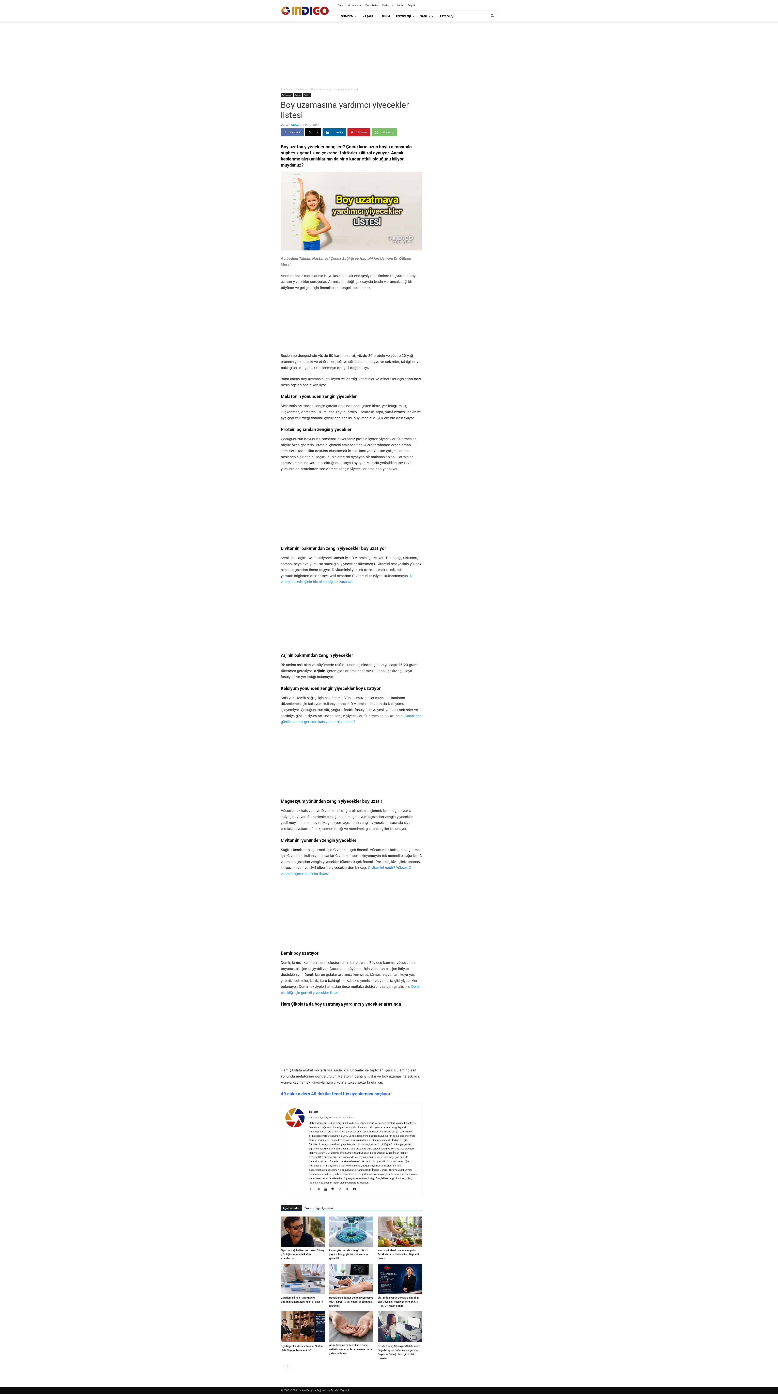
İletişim (400, 5)
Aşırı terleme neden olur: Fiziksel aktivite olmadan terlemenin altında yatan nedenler (350, 1349)
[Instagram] (319, 1189)
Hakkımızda (352, 5)
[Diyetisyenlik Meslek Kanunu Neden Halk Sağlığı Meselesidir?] (303, 1327)
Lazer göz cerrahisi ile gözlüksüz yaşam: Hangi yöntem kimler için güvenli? (349, 1254)
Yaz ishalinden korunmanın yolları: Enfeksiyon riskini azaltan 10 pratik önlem (398, 1254)
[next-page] (289, 1366)
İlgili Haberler (291, 1208)
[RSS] (341, 1189)
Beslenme (301, 89)
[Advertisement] (389, 54)
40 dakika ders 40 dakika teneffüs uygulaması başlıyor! (336, 1093)
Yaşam (368, 16)
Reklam (386, 5)
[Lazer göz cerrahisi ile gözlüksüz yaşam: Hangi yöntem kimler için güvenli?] (351, 1232)
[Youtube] (356, 1189)
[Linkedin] (327, 1189)
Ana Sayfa (286, 89)
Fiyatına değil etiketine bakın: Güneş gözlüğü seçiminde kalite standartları (302, 1254)
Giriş (340, 5)
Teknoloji (403, 16)
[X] (348, 1189)
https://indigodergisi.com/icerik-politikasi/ (331, 1117)
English (412, 5)
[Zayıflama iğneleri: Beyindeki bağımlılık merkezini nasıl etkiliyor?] (303, 1279)
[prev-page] (283, 1366)
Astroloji (447, 16)
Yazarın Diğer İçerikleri (318, 1208)
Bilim (386, 16)
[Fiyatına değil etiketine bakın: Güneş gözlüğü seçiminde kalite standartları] (303, 1232)
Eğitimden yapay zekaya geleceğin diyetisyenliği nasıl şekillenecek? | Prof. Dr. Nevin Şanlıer (398, 1301)
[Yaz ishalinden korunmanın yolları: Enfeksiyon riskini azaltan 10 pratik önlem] (400, 1232)
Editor (295, 125)
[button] (492, 16)
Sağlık (425, 16)
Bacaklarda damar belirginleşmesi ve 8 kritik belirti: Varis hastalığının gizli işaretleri (351, 1301)
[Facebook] (312, 1189)
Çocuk (298, 95)
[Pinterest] (334, 1189)
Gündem (347, 16)
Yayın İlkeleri (371, 5)
